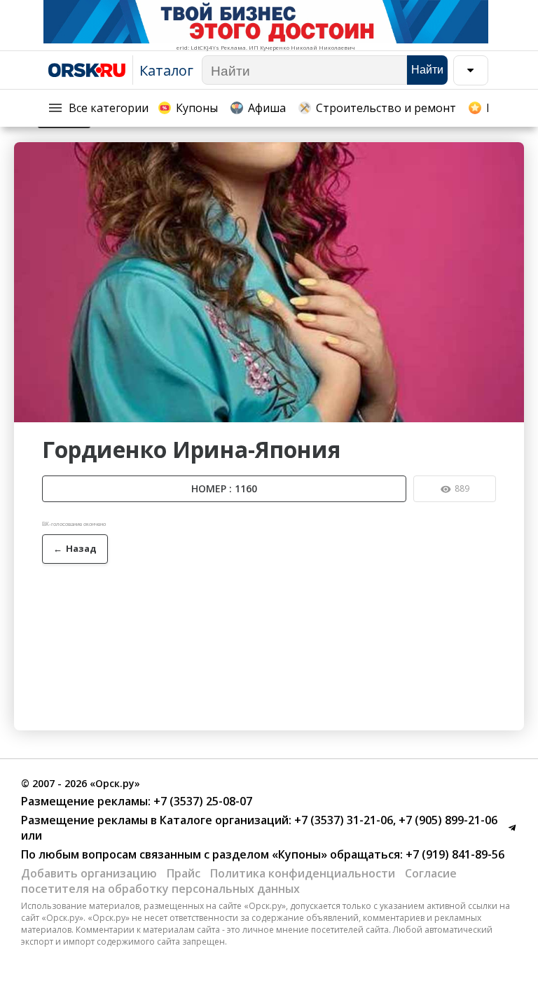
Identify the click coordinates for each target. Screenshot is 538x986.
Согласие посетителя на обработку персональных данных (239, 881)
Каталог (166, 70)
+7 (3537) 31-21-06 (342, 820)
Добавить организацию (89, 873)
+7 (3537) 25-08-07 (201, 801)
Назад (75, 548)
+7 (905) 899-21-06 (446, 820)
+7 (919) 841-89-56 (453, 854)
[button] (511, 155)
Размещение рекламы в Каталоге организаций (155, 820)
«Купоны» (299, 854)
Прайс (183, 873)
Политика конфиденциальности (302, 873)
